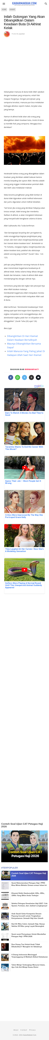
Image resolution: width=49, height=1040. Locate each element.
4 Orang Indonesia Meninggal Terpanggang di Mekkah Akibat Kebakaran (29, 956)
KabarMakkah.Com (29, 1035)
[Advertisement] (24, 63)
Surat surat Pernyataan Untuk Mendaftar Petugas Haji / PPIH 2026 (28, 935)
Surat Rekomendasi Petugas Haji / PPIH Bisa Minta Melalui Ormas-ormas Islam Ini (29, 884)
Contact (23, 1030)
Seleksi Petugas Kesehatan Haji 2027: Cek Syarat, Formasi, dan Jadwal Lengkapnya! (29, 904)
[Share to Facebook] (10, 377)
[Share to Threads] (31, 377)
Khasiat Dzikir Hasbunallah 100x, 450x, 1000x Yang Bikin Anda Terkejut (28, 894)
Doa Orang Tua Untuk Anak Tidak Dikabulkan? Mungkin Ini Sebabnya (26, 945)
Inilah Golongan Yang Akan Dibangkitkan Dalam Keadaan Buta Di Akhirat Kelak (24, 22)
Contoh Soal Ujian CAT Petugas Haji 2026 (22, 825)
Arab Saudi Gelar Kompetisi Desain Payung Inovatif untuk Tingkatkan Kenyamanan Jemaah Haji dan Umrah (27, 916)
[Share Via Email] (38, 377)
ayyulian (22, 34)
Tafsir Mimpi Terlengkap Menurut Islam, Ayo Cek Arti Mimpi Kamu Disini (28, 966)
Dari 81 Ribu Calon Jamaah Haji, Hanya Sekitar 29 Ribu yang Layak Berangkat (28, 925)
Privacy (32, 1030)
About (15, 1030)
